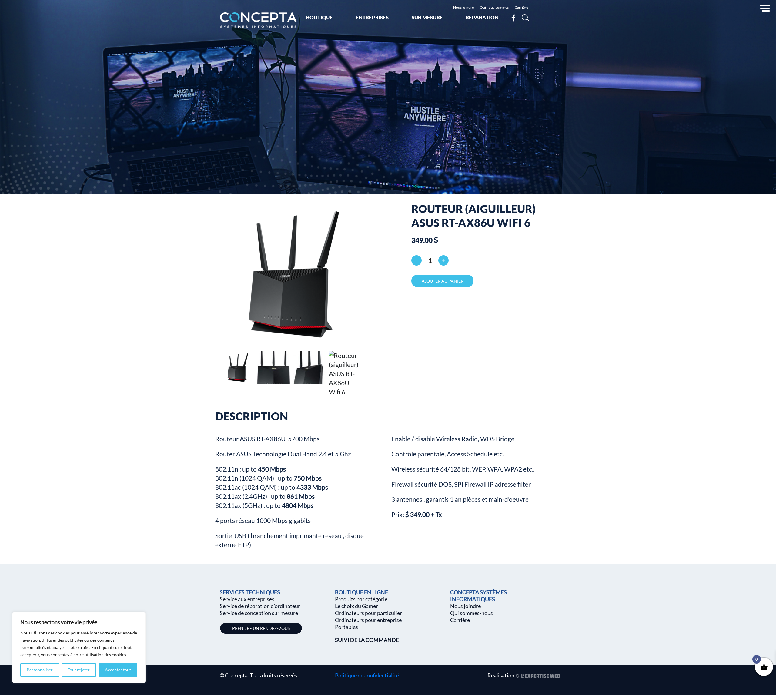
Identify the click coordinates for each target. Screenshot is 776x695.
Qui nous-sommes (494, 7)
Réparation (482, 17)
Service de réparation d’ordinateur (260, 606)
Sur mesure (427, 17)
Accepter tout (118, 669)
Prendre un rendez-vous (261, 628)
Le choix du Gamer (356, 606)
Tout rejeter (79, 669)
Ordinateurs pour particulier (368, 613)
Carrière (521, 7)
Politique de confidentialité (367, 675)
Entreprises (372, 17)
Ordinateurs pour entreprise (368, 620)
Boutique (319, 17)
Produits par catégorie (361, 599)
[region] (79, 647)
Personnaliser (40, 669)
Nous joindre (463, 7)
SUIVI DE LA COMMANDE (367, 640)
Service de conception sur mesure (259, 613)
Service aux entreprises (247, 599)
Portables (346, 627)
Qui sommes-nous (471, 613)
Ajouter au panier (442, 280)
